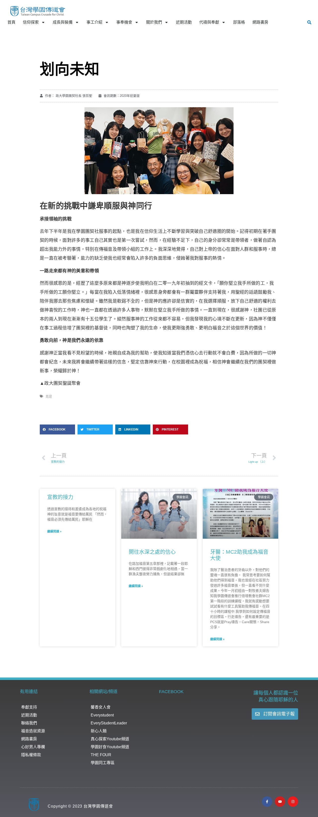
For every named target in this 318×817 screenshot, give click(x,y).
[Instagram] (293, 801)
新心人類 (99, 731)
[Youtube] (280, 801)
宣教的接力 (60, 497)
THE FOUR (101, 755)
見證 (48, 396)
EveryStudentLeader (109, 723)
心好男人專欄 (33, 747)
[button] (309, 22)
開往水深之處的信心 (152, 552)
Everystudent (102, 715)
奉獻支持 (29, 707)
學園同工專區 (103, 763)
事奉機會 (124, 22)
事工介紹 (94, 22)
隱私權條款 (31, 755)
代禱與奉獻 (209, 22)
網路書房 (260, 22)
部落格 (239, 22)
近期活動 (184, 22)
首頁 (11, 22)
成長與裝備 (63, 22)
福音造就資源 (33, 731)
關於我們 (154, 22)
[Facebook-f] (267, 801)
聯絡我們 (29, 723)
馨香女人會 (101, 707)
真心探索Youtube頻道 (110, 739)
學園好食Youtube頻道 (110, 747)
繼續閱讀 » (54, 531)
